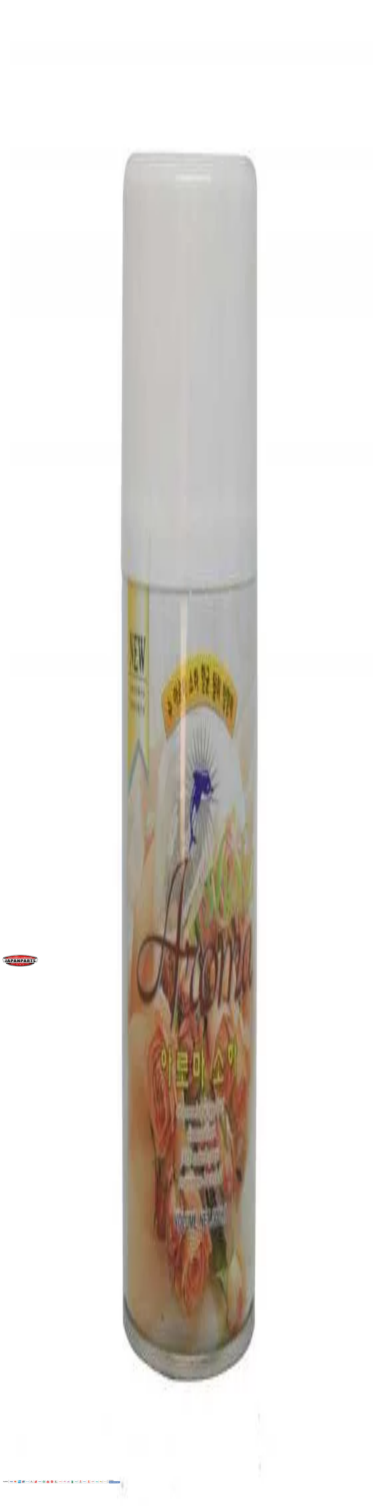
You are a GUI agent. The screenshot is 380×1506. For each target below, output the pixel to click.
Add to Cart (21, 460)
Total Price (14, 442)
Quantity (12, 424)
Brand (15, 772)
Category (18, 819)
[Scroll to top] (8, 1501)
